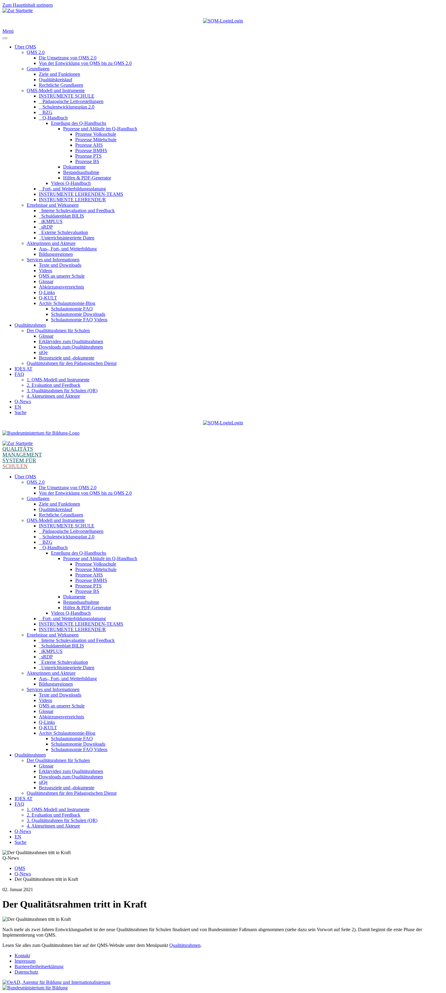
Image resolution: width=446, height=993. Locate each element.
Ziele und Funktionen (59, 74)
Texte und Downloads (60, 265)
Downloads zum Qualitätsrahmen (71, 346)
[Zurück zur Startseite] (17, 10)
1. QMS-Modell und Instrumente (58, 379)
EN (18, 407)
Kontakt (22, 955)
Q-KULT (48, 297)
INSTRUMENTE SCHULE (66, 96)
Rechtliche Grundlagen (61, 85)
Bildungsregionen (56, 254)
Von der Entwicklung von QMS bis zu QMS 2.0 (85, 63)
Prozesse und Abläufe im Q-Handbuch (100, 128)
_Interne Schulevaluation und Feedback (77, 210)
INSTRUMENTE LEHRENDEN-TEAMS (81, 194)
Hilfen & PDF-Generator (87, 177)
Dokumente (74, 166)
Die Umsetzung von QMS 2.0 (67, 57)
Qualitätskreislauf (55, 79)
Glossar (46, 281)
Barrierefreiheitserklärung (39, 966)
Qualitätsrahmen (30, 325)
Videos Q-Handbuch (71, 183)
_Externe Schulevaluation (63, 232)
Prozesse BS (87, 161)
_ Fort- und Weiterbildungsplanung (72, 188)
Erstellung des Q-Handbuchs (78, 123)
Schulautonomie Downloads (78, 314)
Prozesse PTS (88, 156)
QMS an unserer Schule (62, 276)
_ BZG (45, 112)
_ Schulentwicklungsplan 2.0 (66, 106)
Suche (20, 412)
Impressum (25, 961)
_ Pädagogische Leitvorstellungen (71, 101)
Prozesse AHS (89, 145)
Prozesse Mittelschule (96, 139)
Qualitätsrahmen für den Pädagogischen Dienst (72, 363)
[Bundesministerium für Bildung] (40, 433)
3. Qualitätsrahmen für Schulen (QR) (62, 390)
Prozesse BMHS (91, 150)
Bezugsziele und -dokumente (66, 357)
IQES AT (23, 368)
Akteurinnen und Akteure (51, 243)
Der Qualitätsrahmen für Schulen (58, 330)
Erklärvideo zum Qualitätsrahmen (71, 341)
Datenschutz (26, 972)
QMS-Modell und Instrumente (56, 90)
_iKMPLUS (51, 221)
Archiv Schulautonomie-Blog (67, 303)
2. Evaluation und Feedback (53, 385)
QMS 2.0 (36, 52)
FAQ (19, 374)
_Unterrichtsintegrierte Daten (66, 237)
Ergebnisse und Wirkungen (53, 205)
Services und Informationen (53, 259)
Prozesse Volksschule (95, 134)
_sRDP (46, 226)
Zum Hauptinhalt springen (27, 5)
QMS (20, 868)
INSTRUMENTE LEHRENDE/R (72, 199)
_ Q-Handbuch (53, 117)
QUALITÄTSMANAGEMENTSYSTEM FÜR (22, 457)
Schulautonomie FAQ (72, 308)
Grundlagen (38, 68)
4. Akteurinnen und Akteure (53, 396)
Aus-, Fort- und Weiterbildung (68, 248)
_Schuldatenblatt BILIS (61, 216)
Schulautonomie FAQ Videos (79, 319)
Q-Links (47, 292)
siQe (43, 352)
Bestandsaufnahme (81, 172)
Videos (45, 270)
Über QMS (25, 46)
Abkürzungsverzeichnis (61, 286)
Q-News (23, 401)
